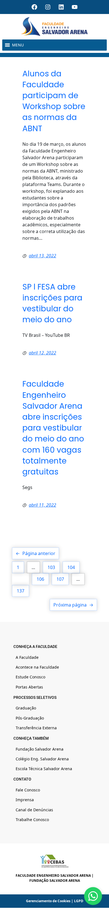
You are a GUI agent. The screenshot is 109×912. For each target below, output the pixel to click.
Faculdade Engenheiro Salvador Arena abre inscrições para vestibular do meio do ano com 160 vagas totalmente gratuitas (53, 428)
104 (71, 567)
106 (40, 579)
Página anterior (35, 553)
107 (60, 579)
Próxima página (73, 605)
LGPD (78, 901)
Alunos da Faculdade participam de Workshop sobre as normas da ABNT (53, 101)
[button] (18, 45)
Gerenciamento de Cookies (48, 901)
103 (51, 567)
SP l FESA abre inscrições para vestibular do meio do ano (52, 303)
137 (20, 591)
